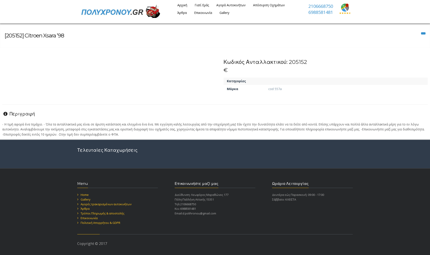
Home (85, 195)
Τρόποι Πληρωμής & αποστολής (102, 213)
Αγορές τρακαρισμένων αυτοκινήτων (106, 204)
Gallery (224, 13)
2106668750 (320, 6)
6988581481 (320, 12)
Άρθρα (182, 13)
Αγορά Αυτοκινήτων (231, 5)
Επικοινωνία (203, 13)
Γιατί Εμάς (202, 5)
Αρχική (182, 5)
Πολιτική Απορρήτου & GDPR (100, 223)
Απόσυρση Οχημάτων (269, 5)
